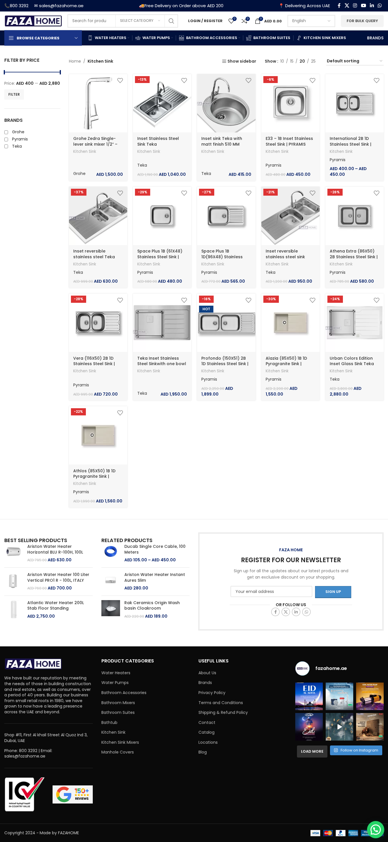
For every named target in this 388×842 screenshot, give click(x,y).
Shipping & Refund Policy (223, 712)
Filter (14, 94)
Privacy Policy (211, 692)
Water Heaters (115, 673)
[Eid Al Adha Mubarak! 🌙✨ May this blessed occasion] (309, 696)
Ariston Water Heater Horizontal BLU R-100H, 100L (55, 549)
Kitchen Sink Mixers (120, 742)
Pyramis (273, 165)
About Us (207, 673)
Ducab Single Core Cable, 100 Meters (155, 549)
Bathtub (109, 722)
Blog (202, 752)
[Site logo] (33, 20)
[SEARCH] (171, 21)
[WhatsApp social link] (380, 5)
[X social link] (347, 5)
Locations (208, 742)
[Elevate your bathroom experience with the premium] (339, 696)
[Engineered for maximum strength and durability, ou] (370, 727)
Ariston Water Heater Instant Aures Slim (154, 577)
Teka (142, 165)
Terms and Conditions (220, 703)
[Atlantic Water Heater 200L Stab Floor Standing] (13, 609)
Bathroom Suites (118, 712)
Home (75, 61)
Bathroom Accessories (123, 692)
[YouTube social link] (363, 5)
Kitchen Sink (84, 151)
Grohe (79, 173)
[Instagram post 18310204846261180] (339, 727)
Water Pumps (115, 682)
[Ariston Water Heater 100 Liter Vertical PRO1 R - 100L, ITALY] (13, 581)
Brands (205, 682)
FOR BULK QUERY (362, 21)
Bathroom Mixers (118, 703)
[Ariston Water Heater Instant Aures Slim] (110, 581)
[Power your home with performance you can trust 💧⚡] (370, 696)
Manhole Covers (117, 752)
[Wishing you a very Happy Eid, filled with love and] (309, 727)
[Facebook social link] (339, 5)
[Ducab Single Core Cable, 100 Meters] (110, 553)
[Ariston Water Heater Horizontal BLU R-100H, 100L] (13, 553)
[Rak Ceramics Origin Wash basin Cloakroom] (110, 609)
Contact (206, 722)
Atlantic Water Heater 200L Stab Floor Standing (55, 605)
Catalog (206, 732)
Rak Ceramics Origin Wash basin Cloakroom (152, 605)
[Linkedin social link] (372, 5)
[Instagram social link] (355, 5)
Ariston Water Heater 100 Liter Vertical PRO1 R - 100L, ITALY (58, 577)
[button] (375, 829)
